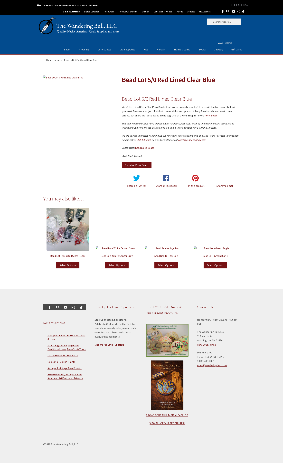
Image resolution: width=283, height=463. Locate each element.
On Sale (146, 11)
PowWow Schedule (128, 11)
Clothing (84, 49)
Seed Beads (148, 147)
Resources (109, 11)
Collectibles (104, 49)
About (180, 11)
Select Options (67, 265)
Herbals (161, 49)
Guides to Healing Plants (61, 361)
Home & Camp (182, 49)
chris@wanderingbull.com (192, 140)
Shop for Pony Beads (136, 165)
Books (202, 49)
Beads (67, 49)
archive (58, 59)
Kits (146, 49)
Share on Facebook (166, 185)
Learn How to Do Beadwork (62, 355)
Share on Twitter (136, 185)
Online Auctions (71, 11)
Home (49, 59)
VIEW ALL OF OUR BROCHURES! (167, 423)
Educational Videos (163, 11)
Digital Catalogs (91, 11)
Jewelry (218, 49)
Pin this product (196, 185)
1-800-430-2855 (239, 5)
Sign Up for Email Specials (109, 344)
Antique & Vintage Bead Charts (64, 368)
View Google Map (206, 344)
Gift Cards (236, 49)
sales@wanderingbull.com (212, 365)
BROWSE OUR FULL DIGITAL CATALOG (167, 415)
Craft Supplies (127, 49)
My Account (204, 11)
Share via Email (225, 185)
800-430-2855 (144, 140)
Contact (191, 11)
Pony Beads (211, 115)
